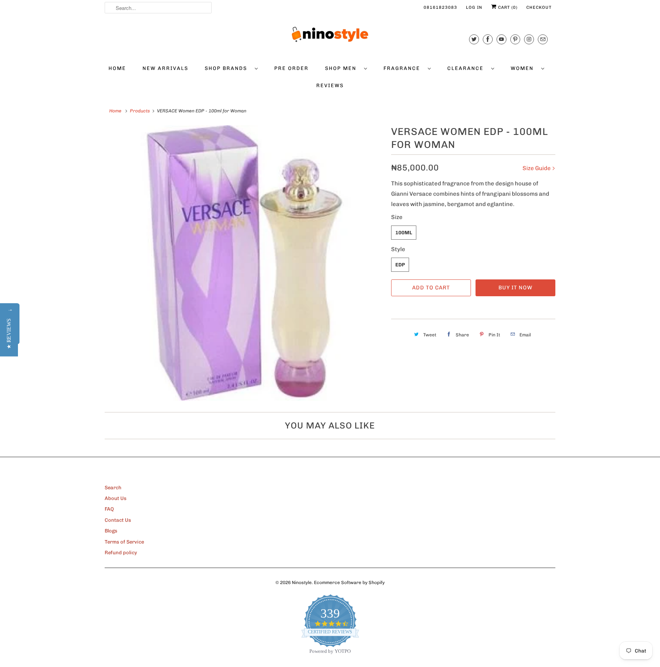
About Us (115, 498)
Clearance (467, 68)
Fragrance (403, 68)
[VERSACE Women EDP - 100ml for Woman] (244, 263)
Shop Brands (228, 68)
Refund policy (121, 552)
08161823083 (440, 7)
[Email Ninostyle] (543, 39)
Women (524, 68)
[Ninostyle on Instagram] (529, 39)
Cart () (507, 7)
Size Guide (537, 168)
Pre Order (291, 68)
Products (140, 111)
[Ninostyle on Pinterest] (515, 39)
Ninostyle (302, 582)
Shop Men (342, 68)
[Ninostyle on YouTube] (501, 39)
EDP (400, 265)
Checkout (539, 7)
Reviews (330, 85)
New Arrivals (165, 68)
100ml (403, 232)
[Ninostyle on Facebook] (488, 39)
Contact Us (118, 520)
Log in (474, 7)
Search (113, 487)
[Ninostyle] (330, 34)
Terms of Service (124, 542)
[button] (9, 334)
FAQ (109, 509)
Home (117, 68)
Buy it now (515, 287)
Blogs (111, 531)
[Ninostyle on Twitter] (474, 39)
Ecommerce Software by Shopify (349, 582)
